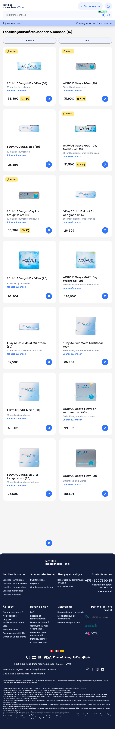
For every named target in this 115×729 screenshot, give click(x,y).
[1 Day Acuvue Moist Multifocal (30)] (29, 325)
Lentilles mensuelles (13, 590)
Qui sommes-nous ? (13, 612)
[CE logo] (27, 657)
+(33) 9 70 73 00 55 (98, 580)
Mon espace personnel (69, 622)
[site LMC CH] (51, 651)
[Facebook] (92, 669)
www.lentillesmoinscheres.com (66, 700)
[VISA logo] (46, 657)
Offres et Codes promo (14, 636)
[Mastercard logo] (38, 657)
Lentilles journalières (13, 579)
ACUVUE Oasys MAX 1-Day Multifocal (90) (80, 279)
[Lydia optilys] (87, 617)
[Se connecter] (90, 6)
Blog (5, 625)
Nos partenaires (65, 586)
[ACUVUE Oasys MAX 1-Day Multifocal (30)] (85, 128)
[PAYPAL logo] (57, 657)
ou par (105, 591)
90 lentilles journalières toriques (79, 416)
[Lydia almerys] (91, 625)
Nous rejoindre (10, 629)
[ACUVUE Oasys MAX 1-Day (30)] (29, 66)
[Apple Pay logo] (67, 657)
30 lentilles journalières (18, 87)
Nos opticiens (10, 615)
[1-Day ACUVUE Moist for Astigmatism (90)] (29, 457)
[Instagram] (97, 669)
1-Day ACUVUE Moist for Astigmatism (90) (22, 476)
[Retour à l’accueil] (13, 6)
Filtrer (31, 40)
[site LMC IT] (57, 651)
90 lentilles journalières (18, 283)
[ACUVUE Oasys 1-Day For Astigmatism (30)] (29, 194)
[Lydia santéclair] (107, 617)
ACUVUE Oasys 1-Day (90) (80, 476)
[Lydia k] (96, 617)
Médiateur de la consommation (38, 634)
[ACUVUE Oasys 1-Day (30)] (85, 66)
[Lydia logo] (85, 657)
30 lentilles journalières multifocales (81, 152)
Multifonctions (37, 579)
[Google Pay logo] (76, 657)
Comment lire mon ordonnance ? (39, 627)
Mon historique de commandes (67, 617)
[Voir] (49, 99)
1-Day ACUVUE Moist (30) (23, 146)
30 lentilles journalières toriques (23, 218)
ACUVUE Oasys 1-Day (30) (80, 83)
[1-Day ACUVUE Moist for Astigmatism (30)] (85, 194)
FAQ (32, 612)
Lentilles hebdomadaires (15, 583)
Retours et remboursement (38, 617)
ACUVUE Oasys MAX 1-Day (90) (27, 278)
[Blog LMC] (87, 669)
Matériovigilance (38, 638)
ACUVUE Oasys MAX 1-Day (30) (27, 83)
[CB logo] (33, 657)
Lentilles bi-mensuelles (14, 587)
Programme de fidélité (14, 633)
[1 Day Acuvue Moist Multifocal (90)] (85, 325)
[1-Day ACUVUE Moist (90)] (29, 391)
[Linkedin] (102, 669)
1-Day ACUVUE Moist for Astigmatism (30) (79, 213)
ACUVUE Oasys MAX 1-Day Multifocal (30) (80, 147)
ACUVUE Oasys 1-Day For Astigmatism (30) (23, 213)
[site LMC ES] (62, 651)
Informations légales (13, 669)
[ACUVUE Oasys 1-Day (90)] (85, 457)
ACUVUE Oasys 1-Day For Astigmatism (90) (79, 410)
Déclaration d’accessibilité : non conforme (24, 673)
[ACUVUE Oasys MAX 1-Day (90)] (29, 260)
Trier (87, 40)
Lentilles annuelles (12, 594)
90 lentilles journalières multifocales (81, 284)
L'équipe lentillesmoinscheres (13, 621)
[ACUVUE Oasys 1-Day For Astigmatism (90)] (85, 391)
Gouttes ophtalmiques (41, 587)
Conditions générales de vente (40, 669)
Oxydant (34, 583)
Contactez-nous (38, 642)
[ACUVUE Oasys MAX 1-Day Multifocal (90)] (85, 260)
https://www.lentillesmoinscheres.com (15, 694)
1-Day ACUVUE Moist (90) (23, 410)
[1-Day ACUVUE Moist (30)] (29, 128)
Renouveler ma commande (71, 612)
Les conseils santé (39, 622)
